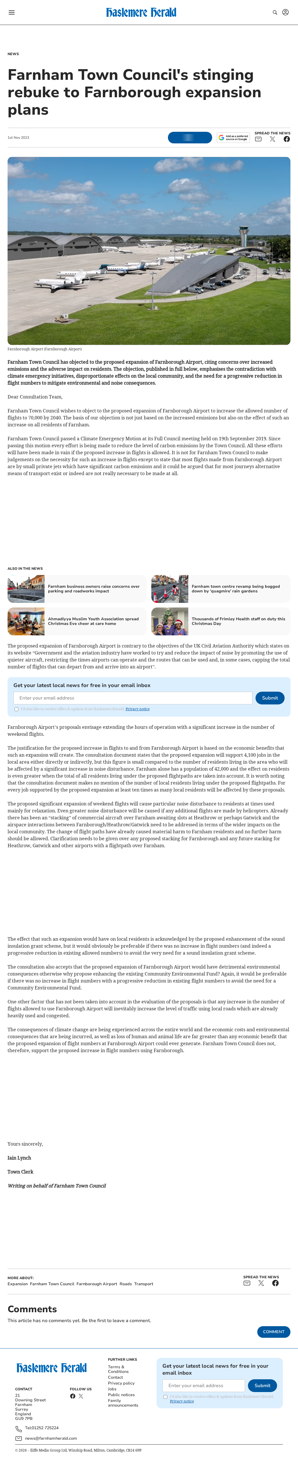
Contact (115, 1377)
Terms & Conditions (118, 1369)
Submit (270, 698)
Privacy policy (121, 1383)
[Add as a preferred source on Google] (233, 137)
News (13, 54)
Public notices (121, 1395)
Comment (274, 1332)
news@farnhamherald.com (51, 1438)
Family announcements (123, 1403)
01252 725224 (45, 1428)
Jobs (112, 1389)
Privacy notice (138, 709)
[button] (12, 12)
